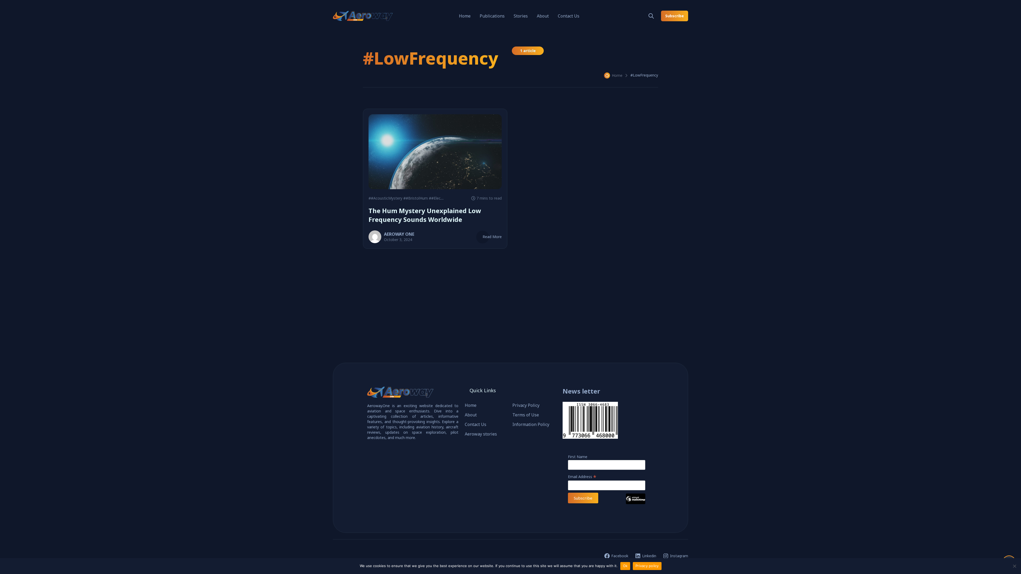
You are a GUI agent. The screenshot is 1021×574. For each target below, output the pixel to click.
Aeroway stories (481, 434)
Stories (521, 16)
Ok (625, 566)
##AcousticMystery (385, 198)
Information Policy (530, 424)
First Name (577, 456)
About (543, 16)
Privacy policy (647, 566)
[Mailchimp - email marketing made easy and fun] (635, 502)
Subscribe (674, 15)
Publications (492, 16)
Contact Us (568, 16)
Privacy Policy (525, 405)
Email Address (582, 477)
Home (465, 16)
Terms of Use (525, 415)
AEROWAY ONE (399, 234)
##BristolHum (415, 198)
